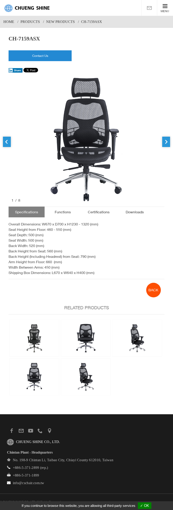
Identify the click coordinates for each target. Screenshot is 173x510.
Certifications (98, 212)
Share (17, 70)
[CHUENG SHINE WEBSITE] (27, 8)
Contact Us (40, 56)
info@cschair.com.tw (28, 483)
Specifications (26, 212)
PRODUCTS (30, 22)
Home (8, 22)
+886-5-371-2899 (26, 468)
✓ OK (144, 506)
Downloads (135, 212)
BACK (153, 290)
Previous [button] (7, 142)
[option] (86, 139)
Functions (63, 212)
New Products (60, 22)
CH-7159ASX (91, 22)
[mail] (149, 8)
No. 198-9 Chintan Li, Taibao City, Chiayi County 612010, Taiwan (63, 460)
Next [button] (166, 142)
